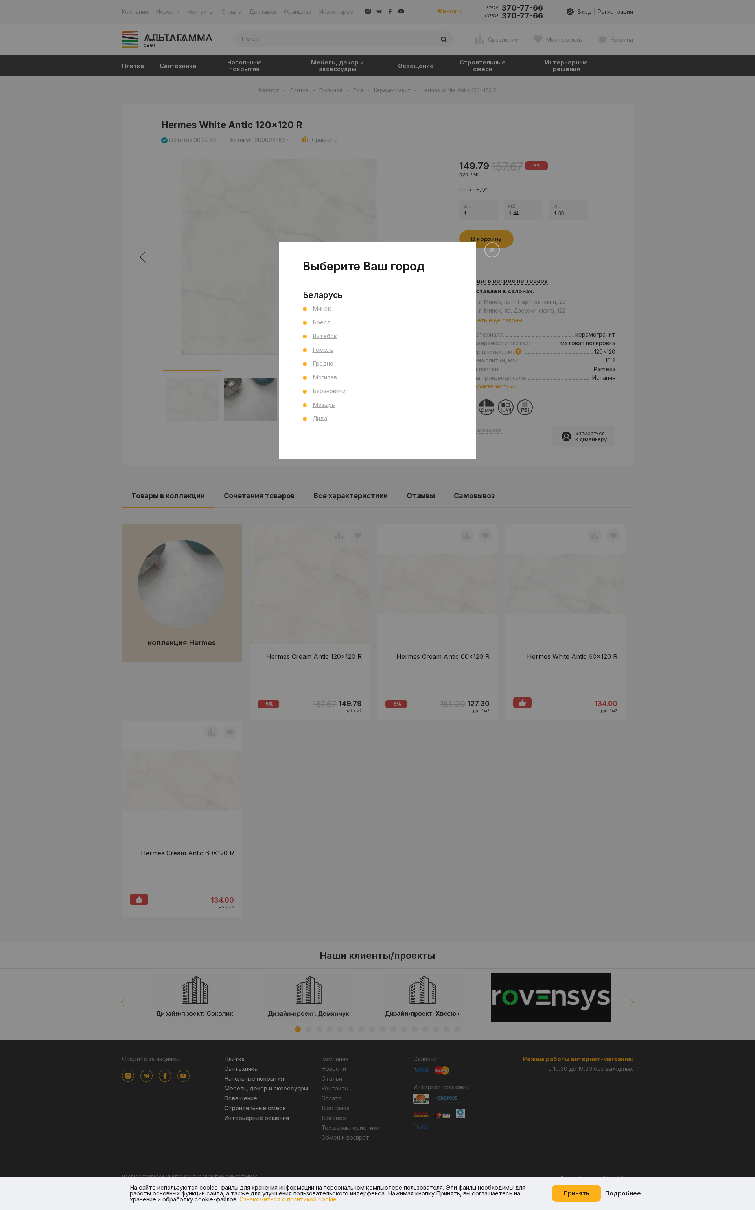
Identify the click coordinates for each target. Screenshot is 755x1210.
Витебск (325, 336)
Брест (322, 322)
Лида (320, 418)
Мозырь (324, 404)
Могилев (325, 377)
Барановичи (329, 391)
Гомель (323, 349)
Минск (322, 308)
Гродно (323, 363)
